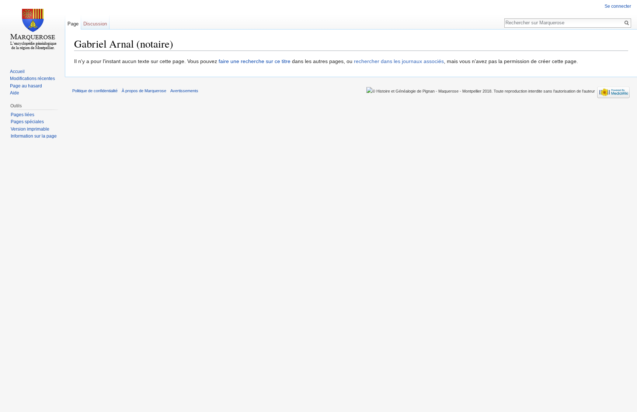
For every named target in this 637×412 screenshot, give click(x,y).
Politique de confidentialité (95, 91)
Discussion (95, 24)
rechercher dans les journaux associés (399, 61)
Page (73, 24)
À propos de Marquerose (144, 91)
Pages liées (22, 114)
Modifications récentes (32, 78)
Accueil (17, 71)
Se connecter (618, 6)
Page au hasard (26, 86)
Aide (14, 93)
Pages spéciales (27, 121)
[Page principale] (32, 29)
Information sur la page (34, 136)
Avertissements (184, 91)
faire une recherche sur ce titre (254, 61)
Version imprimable (30, 129)
